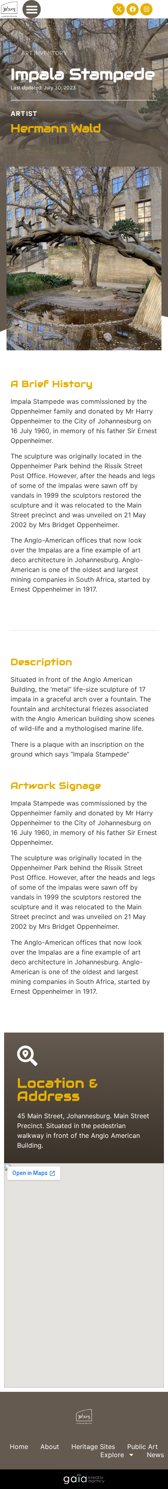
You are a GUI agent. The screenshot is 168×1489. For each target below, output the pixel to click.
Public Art (142, 1446)
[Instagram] (146, 9)
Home (19, 1446)
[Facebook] (132, 9)
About (49, 1446)
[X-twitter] (119, 9)
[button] (31, 9)
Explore (112, 1455)
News (155, 1455)
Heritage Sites (93, 1446)
